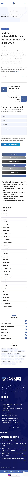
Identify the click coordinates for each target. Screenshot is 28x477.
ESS (11, 351)
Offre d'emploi (5, 332)
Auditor (3, 348)
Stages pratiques (6, 338)
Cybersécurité (5, 351)
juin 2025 (5, 251)
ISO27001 (4, 356)
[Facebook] (5, 397)
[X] (2, 397)
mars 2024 (5, 294)
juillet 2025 (6, 248)
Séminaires (4, 335)
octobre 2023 (6, 303)
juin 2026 (5, 216)
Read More (15, 71)
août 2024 (5, 280)
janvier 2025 (6, 265)
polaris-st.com (11, 413)
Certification (10, 348)
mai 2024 (5, 288)
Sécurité (13, 364)
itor (16, 356)
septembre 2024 (7, 277)
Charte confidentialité (14, 168)
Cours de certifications (7, 326)
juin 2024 (5, 286)
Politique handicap (14, 172)
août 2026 (5, 210)
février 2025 (6, 262)
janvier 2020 (6, 309)
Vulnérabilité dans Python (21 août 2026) (14, 200)
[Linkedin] (7, 397)
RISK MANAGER (19, 359)
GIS (15, 351)
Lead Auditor (22, 356)
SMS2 (3, 364)
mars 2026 (5, 225)
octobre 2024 (6, 274)
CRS (16, 348)
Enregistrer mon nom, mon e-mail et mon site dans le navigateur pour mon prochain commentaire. (13, 139)
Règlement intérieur (14, 157)
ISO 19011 (10, 353)
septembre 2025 (7, 242)
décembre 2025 (7, 233)
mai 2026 (5, 219)
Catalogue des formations (14, 161)
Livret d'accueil (14, 154)
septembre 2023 (7, 306)
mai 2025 (5, 254)
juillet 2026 (6, 213)
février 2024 (6, 297)
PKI (13, 359)
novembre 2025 (7, 236)
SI (17, 361)
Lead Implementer (6, 359)
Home (2, 14)
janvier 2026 (6, 230)
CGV (14, 176)
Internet (4, 353)
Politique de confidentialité (7, 468)
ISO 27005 (11, 356)
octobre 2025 (6, 239)
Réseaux (4, 361)
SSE (8, 364)
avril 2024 (5, 291)
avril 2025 (5, 257)
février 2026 (6, 227)
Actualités (8, 14)
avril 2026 (5, 222)
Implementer (21, 351)
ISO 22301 (17, 353)
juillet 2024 (6, 283)
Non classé (4, 329)
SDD (9, 361)
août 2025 (5, 245)
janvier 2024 (6, 300)
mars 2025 (5, 259)
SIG (20, 361)
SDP (13, 361)
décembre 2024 (7, 268)
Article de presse (6, 323)
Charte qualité (14, 165)
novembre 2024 (7, 271)
